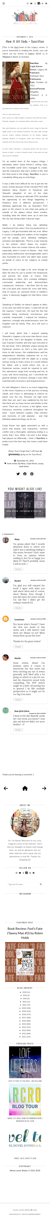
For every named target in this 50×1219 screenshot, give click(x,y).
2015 (24, 1024)
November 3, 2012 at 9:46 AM (37, 657)
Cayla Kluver (32, 464)
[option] (25, 505)
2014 (24, 1027)
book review (12, 464)
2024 (25, 995)
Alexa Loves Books (22, 1210)
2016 (24, 1021)
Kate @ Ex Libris (22, 711)
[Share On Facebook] (25, 474)
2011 (24, 1037)
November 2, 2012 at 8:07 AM (37, 538)
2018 (24, 1014)
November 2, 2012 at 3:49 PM (38, 619)
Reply (18, 569)
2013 (24, 1030)
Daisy (17, 539)
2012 (24, 1034)
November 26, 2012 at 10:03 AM (37, 713)
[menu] (4, 3)
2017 (24, 1018)
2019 (24, 1011)
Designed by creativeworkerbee (25, 1214)
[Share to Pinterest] (32, 474)
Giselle (18, 658)
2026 (25, 992)
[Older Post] (44, 788)
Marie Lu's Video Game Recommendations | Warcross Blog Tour (25, 1119)
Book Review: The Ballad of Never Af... (25, 511)
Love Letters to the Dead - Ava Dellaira (25, 1080)
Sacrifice (34, 63)
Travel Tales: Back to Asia (25, 1158)
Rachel (18, 581)
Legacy (31, 54)
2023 (25, 999)
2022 (25, 1002)
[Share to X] (18, 474)
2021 (25, 1005)
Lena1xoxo (19, 619)
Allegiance (7, 57)
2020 (24, 1008)
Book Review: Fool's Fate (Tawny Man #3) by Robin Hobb (25, 933)
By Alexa (21, 464)
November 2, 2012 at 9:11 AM (38, 580)
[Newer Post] (5, 788)
